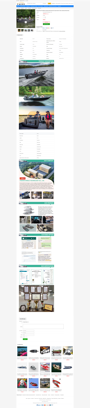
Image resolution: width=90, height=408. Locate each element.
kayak (63, 3)
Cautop (19, 8)
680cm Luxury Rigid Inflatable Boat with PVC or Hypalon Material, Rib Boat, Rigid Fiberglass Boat (45, 374)
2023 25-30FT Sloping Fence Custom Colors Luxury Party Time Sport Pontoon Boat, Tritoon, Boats (45, 390)
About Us (29, 398)
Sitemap (59, 398)
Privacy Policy (40, 398)
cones (71, 3)
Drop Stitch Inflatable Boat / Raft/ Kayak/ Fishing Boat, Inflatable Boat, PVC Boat (33, 390)
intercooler (67, 3)
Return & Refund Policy (55, 398)
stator (69, 3)
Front (61, 3)
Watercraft (29, 8)
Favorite (18, 0)
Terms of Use (36, 398)
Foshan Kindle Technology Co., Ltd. (47, 12)
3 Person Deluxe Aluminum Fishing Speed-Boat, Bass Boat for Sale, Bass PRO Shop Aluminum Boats (56, 358)
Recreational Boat (34, 8)
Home (26, 398)
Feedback (62, 398)
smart (64, 3)
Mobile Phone (23, 0)
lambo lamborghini (58, 3)
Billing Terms (44, 398)
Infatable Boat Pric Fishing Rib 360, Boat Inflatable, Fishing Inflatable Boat (22, 390)
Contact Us (32, 398)
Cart (26, 0)
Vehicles (26, 8)
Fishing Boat (39, 8)
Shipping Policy (49, 398)
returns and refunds (62, 31)
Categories (22, 8)
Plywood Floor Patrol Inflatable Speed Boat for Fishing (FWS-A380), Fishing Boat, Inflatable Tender (56, 390)
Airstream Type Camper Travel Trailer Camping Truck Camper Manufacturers (45, 358)
